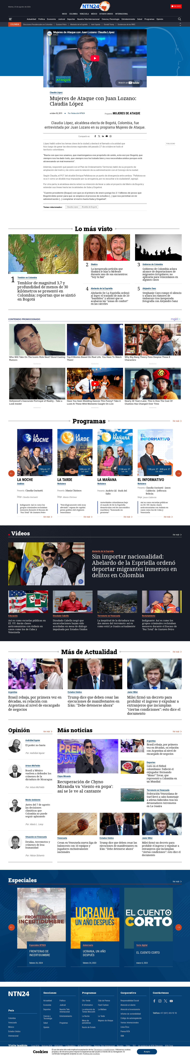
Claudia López (56, 92)
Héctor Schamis (37, 855)
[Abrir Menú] (10, 19)
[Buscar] (179, 19)
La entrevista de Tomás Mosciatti (88, 1010)
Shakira (94, 264)
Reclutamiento (148, 615)
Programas (149, 19)
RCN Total (169, 1046)
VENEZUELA (84, 14)
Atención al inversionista (130, 1009)
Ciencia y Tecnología (110, 19)
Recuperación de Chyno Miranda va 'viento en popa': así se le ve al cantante (85, 786)
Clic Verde (86, 1001)
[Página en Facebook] (154, 1001)
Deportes (71, 19)
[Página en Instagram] (159, 1001)
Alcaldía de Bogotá (89, 207)
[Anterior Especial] (11, 927)
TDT (134, 1046)
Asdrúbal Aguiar (32, 740)
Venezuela (62, 838)
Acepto (147, 1052)
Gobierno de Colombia (153, 264)
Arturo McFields (32, 765)
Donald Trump (109, 24)
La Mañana (107, 479)
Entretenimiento (128, 19)
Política (41, 19)
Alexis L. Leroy (36, 824)
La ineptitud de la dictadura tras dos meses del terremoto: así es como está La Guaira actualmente (116, 623)
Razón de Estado (89, 1027)
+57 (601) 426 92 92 (168, 1013)
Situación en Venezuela (36, 837)
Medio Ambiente (32, 800)
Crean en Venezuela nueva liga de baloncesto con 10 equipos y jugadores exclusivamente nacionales (77, 847)
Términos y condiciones (104, 1050)
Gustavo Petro (61, 24)
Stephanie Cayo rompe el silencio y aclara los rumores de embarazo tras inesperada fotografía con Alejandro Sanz (162, 297)
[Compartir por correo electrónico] (107, 136)
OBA (122, 1036)
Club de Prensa (104, 1001)
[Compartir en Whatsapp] (111, 136)
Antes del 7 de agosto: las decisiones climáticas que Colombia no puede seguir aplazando (37, 810)
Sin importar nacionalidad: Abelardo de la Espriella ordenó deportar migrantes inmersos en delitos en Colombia (134, 565)
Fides (128, 1046)
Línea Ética (125, 1027)
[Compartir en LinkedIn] (103, 136)
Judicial (61, 19)
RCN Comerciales (85, 1046)
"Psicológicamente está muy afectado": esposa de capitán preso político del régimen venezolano (73, 509)
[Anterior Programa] (11, 473)
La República (70, 1046)
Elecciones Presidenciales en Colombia (37, 24)
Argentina (12, 692)
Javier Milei (132, 692)
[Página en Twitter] (165, 1001)
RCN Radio (59, 1046)
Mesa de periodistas (86, 1021)
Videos (20, 533)
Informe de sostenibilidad (131, 1014)
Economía (51, 19)
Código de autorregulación (131, 1018)
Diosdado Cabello (61, 615)
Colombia (12, 1018)
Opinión (160, 19)
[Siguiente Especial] (178, 927)
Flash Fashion (103, 1005)
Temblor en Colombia (27, 277)
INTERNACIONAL (121, 14)
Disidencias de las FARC (126, 24)
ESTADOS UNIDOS (106, 14)
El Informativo (151, 479)
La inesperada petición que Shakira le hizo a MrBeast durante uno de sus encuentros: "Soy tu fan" (109, 273)
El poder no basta (35, 745)
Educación (13, 615)
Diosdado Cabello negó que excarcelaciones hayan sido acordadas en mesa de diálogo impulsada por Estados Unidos (70, 625)
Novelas (120, 1046)
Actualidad (31, 19)
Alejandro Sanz (149, 288)
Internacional (13, 1036)
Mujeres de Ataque (126, 113)
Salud (139, 19)
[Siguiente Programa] (178, 473)
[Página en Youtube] (171, 1001)
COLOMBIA (73, 14)
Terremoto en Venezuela (108, 615)
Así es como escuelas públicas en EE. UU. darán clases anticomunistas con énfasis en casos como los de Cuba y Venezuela (154, 507)
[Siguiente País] (180, 25)
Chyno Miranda (64, 776)
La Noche (25, 479)
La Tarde (64, 479)
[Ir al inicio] (22, 997)
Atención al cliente (128, 1005)
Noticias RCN (47, 1046)
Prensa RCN (125, 1031)
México (11, 1027)
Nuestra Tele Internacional (88, 19)
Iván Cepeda (95, 24)
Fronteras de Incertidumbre (39, 953)
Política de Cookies (91, 1054)
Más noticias (74, 730)
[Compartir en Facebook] (95, 136)
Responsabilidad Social (130, 1001)
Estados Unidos (75, 692)
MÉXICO (94, 14)
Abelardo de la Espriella (79, 24)
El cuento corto (148, 952)
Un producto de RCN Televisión (150, 1046)
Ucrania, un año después (94, 953)
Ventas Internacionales (130, 1023)
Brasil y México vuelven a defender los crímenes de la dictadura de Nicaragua (38, 775)
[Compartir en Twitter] (99, 136)
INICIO (64, 14)
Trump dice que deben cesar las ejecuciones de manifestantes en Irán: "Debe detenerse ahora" (93, 701)
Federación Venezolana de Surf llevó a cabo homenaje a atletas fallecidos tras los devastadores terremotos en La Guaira (163, 800)
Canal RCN (35, 1046)
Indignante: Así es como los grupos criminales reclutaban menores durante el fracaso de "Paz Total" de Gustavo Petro (34, 509)
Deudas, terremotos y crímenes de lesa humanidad (37, 844)
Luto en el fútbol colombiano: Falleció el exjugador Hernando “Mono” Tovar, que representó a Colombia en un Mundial (162, 774)
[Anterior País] (180, 23)
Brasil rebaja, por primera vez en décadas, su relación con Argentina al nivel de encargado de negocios (35, 703)
